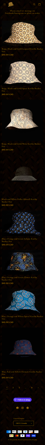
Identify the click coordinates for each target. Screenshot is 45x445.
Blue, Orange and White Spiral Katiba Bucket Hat (22, 317)
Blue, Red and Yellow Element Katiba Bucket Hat (22, 373)
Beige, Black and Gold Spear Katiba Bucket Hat (21, 89)
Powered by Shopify (31, 439)
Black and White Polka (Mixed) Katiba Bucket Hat (19, 200)
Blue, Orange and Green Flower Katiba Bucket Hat (19, 278)
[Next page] (38, 387)
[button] (4, 4)
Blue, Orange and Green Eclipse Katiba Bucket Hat (19, 240)
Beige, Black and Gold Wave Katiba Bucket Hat (21, 145)
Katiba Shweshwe (18, 439)
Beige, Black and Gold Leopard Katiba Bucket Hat (22, 50)
